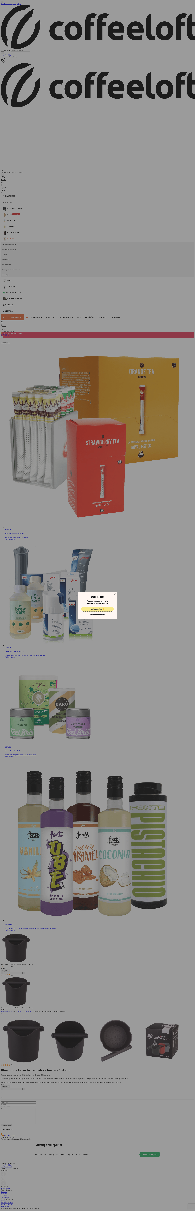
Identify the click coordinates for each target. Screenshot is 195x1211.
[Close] (114, 594)
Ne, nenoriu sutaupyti (97, 614)
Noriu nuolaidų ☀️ (97, 609)
